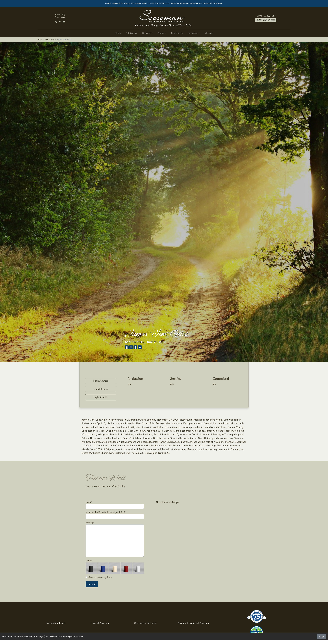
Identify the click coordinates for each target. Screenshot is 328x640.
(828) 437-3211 (265, 20)
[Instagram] (56, 21)
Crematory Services (145, 623)
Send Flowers (100, 381)
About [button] (161, 33)
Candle (89, 561)
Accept (321, 637)
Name (89, 502)
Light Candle (101, 397)
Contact (209, 33)
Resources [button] (193, 33)
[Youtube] (64, 21)
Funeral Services (99, 623)
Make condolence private (100, 577)
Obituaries (131, 33)
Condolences (101, 389)
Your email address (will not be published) (106, 512)
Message (90, 523)
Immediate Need (56, 623)
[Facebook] (60, 21)
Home (118, 33)
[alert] (164, 3)
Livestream (177, 33)
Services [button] (146, 33)
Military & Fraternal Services (193, 623)
